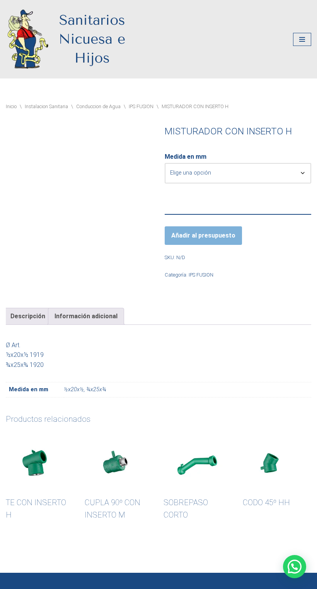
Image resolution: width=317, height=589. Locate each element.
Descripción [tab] (27, 316)
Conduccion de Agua (98, 106)
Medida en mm (185, 156)
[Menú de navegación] (302, 39)
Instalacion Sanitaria (46, 106)
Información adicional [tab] (86, 316)
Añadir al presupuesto (203, 235)
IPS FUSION (141, 106)
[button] (294, 566)
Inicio (11, 106)
